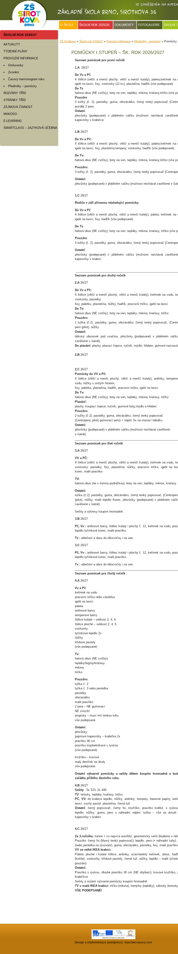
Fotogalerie (149, 25)
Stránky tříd (14, 100)
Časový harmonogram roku (26, 79)
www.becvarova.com (138, 942)
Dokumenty (124, 25)
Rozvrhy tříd (14, 93)
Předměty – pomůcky (22, 86)
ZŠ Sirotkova (68, 41)
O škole (67, 25)
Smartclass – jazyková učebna (30, 128)
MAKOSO (10, 114)
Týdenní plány (15, 51)
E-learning (12, 121)
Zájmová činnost (17, 107)
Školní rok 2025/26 (94, 25)
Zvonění (13, 72)
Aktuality (11, 44)
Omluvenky (15, 65)
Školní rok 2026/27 (20, 35)
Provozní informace (20, 58)
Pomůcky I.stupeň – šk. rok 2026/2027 (117, 52)
